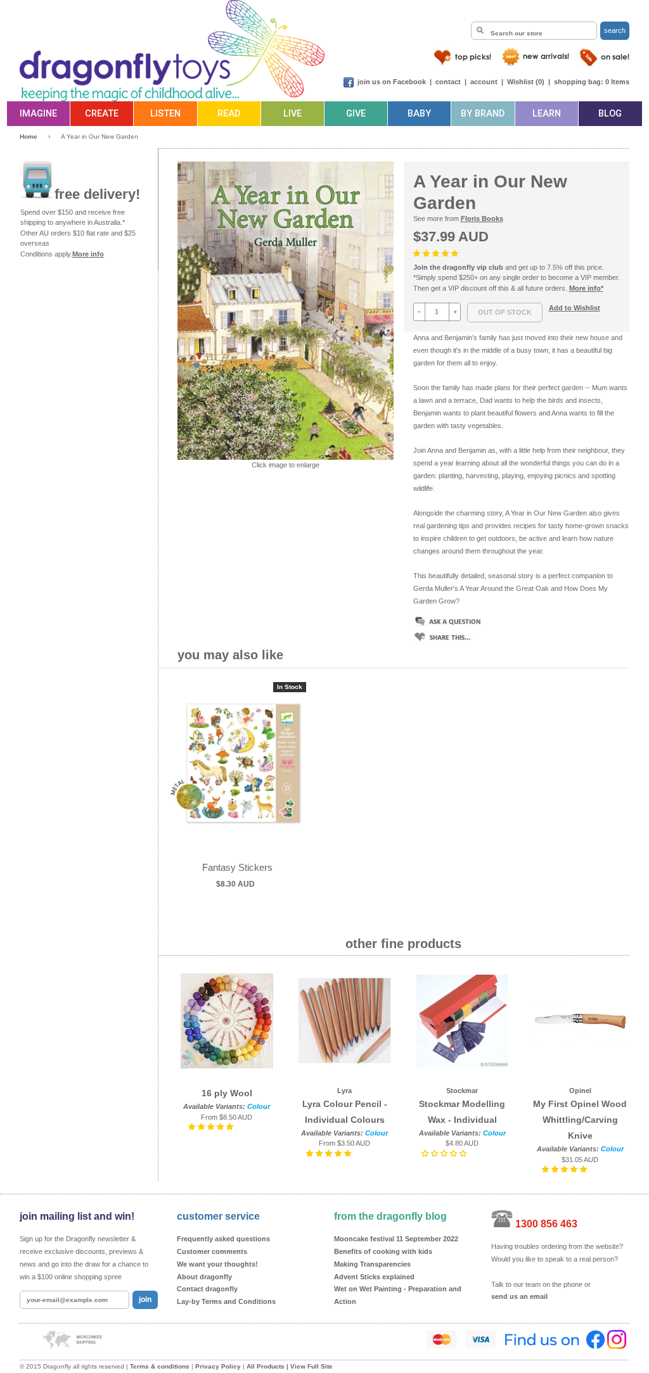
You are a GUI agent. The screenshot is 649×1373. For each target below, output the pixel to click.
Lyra (344, 1090)
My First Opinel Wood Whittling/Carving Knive (580, 1120)
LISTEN (165, 113)
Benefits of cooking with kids (383, 1251)
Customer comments (212, 1251)
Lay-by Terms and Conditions (226, 1301)
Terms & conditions (160, 1366)
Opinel (580, 1090)
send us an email (519, 1296)
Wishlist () (525, 81)
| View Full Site (309, 1366)
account (484, 81)
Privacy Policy (218, 1366)
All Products (266, 1366)
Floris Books (482, 218)
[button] (436, 253)
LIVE (292, 113)
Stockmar (462, 1090)
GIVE (356, 113)
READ (228, 113)
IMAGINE (38, 113)
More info (88, 254)
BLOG (610, 113)
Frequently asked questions (223, 1239)
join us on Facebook (391, 81)
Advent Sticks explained (374, 1277)
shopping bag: (578, 81)
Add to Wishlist (574, 308)
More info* (586, 288)
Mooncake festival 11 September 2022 (396, 1239)
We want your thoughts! (217, 1264)
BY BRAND (482, 113)
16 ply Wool (227, 1093)
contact (448, 81)
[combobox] (534, 31)
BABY (419, 113)
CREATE (102, 113)
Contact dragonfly (207, 1289)
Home (28, 136)
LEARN (546, 113)
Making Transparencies (372, 1264)
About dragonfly (204, 1277)
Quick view (237, 776)
